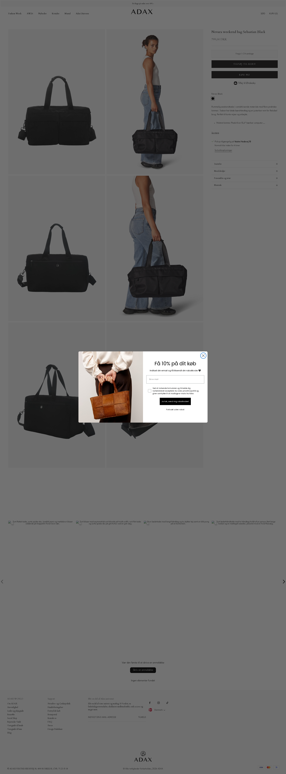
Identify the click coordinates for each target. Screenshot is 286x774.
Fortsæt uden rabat (175, 409)
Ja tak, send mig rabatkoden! (175, 401)
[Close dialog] (203, 356)
